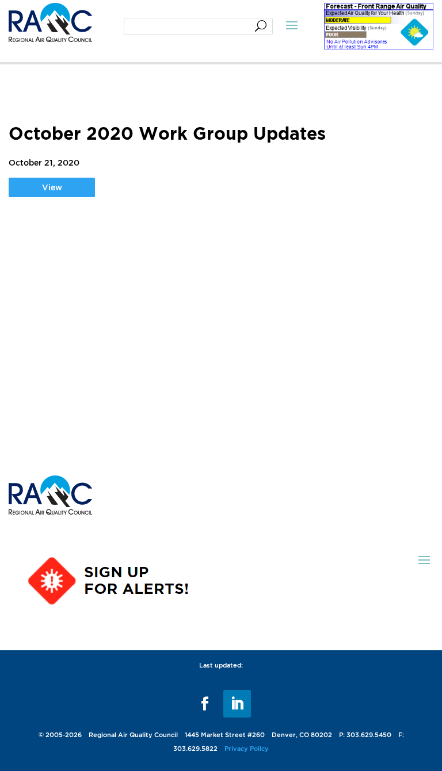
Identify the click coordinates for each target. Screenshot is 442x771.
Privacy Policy (246, 748)
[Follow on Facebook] (205, 704)
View (52, 187)
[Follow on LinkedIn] (237, 704)
